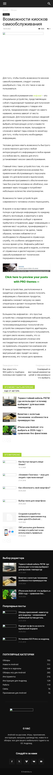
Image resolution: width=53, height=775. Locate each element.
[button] (4, 3)
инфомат (37, 95)
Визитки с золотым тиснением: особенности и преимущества (33, 417)
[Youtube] (41, 761)
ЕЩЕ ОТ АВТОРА (11, 391)
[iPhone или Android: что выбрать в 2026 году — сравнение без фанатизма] (9, 430)
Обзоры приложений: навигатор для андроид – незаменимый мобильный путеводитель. (33, 615)
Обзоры (14, 10)
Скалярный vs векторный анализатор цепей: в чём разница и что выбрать (39, 373)
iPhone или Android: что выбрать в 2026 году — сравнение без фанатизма (32, 430)
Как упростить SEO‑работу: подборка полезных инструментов (14, 372)
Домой (5, 10)
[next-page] (8, 440)
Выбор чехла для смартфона (32, 501)
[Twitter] (19, 761)
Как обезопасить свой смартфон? (34, 488)
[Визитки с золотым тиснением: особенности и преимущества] (9, 417)
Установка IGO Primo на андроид (33, 639)
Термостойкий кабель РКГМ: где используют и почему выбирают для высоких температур (33, 567)
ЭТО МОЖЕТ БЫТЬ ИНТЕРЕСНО (18, 387)
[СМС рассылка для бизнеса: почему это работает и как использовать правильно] (9, 531)
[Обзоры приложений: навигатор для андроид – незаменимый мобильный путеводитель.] (9, 614)
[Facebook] (12, 761)
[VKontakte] (34, 761)
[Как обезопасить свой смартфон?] (9, 491)
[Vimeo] (26, 761)
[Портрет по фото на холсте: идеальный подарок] (9, 629)
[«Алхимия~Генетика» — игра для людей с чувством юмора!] (9, 476)
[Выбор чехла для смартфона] (9, 504)
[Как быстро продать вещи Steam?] (9, 465)
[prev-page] (4, 440)
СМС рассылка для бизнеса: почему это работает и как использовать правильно (31, 530)
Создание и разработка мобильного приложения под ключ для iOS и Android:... (32, 516)
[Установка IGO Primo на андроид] (9, 642)
